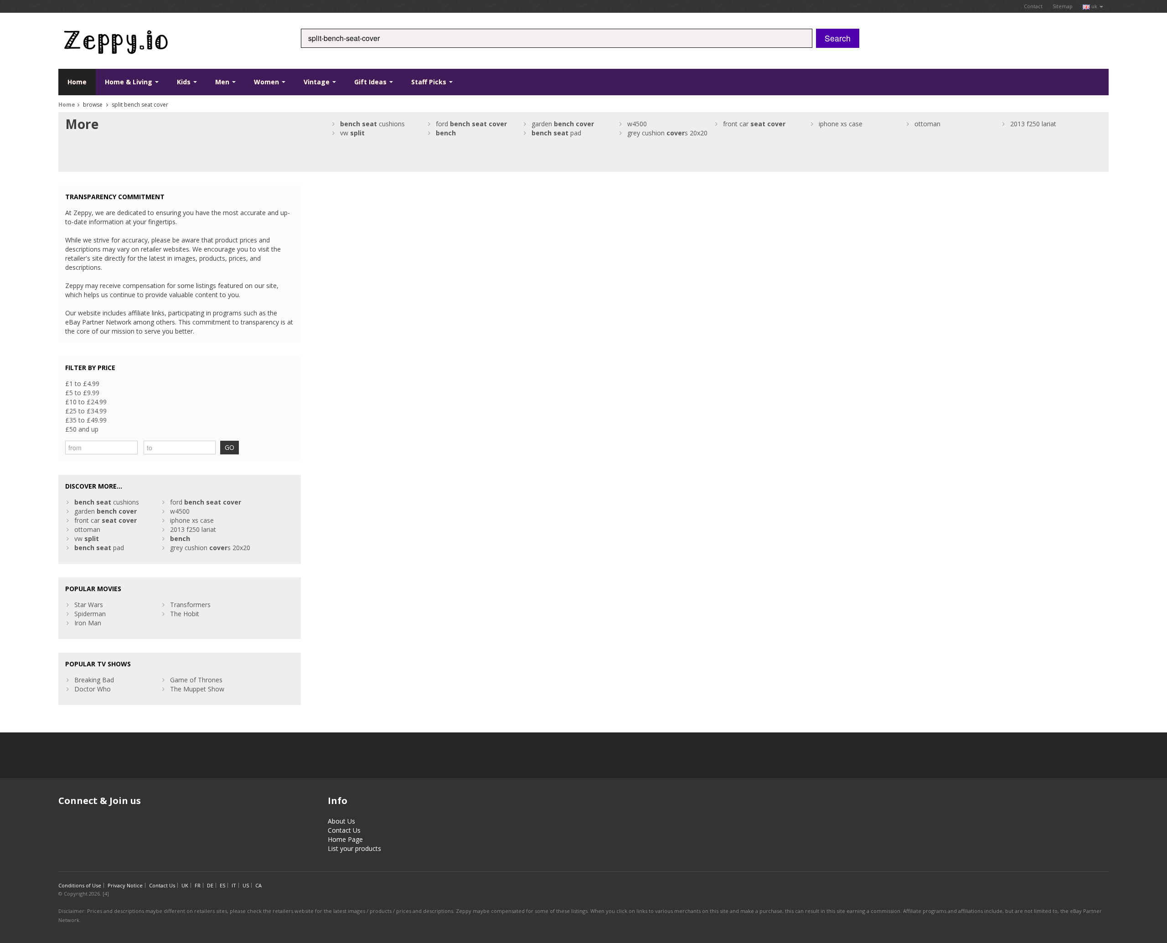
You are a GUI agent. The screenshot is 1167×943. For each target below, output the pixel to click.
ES (222, 885)
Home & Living (129, 81)
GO (229, 447)
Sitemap (1063, 6)
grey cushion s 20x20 (667, 133)
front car (754, 123)
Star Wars (88, 604)
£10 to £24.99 (86, 401)
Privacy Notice (125, 885)
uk (1094, 6)
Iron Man (87, 622)
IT (234, 885)
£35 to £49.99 (86, 420)
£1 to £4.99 (82, 383)
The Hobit (184, 613)
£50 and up (81, 429)
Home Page (345, 839)
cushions (372, 123)
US (246, 885)
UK (184, 885)
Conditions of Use (79, 885)
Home (77, 81)
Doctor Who (92, 689)
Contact (1033, 6)
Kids (184, 81)
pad (556, 133)
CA (258, 885)
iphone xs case (840, 123)
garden (563, 123)
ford (471, 123)
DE (210, 885)
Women (267, 81)
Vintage (317, 81)
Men (223, 81)
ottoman (927, 123)
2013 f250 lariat (1033, 123)
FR (198, 885)
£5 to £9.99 (82, 392)
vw (352, 133)
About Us (341, 821)
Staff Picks (429, 81)
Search (838, 38)
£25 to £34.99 (86, 411)
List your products (354, 848)
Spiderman (90, 613)
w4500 (637, 123)
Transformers (190, 604)
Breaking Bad (94, 679)
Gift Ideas (371, 81)
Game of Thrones (196, 679)
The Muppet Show (197, 689)
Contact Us (344, 830)
